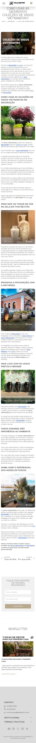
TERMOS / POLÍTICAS (14, 722)
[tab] (18, 718)
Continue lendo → (9, 674)
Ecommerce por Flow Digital (18, 738)
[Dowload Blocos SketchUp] (27, 728)
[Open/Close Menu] (5, 3)
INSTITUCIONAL (12, 718)
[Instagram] (18, 728)
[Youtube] (9, 728)
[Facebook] (13, 728)
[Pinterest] (22, 728)
